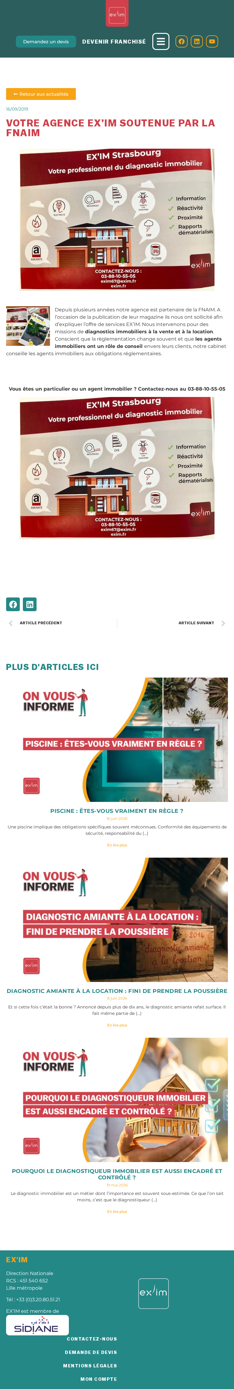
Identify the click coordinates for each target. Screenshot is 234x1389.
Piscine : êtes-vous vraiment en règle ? (117, 811)
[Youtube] (212, 41)
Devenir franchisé (114, 41)
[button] (13, 604)
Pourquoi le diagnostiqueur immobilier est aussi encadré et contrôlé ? (117, 1174)
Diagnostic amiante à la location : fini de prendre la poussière (117, 991)
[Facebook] (182, 41)
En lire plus (117, 845)
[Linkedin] (197, 41)
